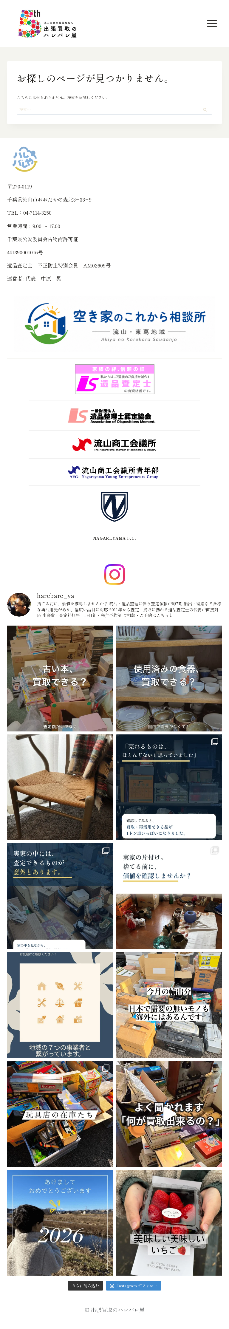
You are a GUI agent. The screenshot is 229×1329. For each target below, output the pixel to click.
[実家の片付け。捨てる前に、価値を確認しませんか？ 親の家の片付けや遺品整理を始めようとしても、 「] (169, 896)
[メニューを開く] (213, 23)
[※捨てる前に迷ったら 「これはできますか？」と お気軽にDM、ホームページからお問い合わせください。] (169, 1114)
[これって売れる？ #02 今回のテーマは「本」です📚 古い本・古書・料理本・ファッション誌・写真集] (60, 678)
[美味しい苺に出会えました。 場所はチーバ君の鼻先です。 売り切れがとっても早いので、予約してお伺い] (169, 1223)
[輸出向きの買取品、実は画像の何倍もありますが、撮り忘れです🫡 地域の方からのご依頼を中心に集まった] (169, 1005)
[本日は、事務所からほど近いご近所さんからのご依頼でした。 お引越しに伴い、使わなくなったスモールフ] (60, 787)
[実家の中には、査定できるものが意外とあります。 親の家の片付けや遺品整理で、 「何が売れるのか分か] (60, 896)
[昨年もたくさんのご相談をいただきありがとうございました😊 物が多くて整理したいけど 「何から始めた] (60, 1223)
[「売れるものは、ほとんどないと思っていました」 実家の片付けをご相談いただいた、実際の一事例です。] (169, 787)
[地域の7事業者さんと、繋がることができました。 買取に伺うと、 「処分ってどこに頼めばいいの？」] (60, 1005)
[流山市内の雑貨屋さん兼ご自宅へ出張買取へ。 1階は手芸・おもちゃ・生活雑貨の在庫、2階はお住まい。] (60, 1114)
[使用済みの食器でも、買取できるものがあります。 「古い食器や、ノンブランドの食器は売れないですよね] (169, 678)
